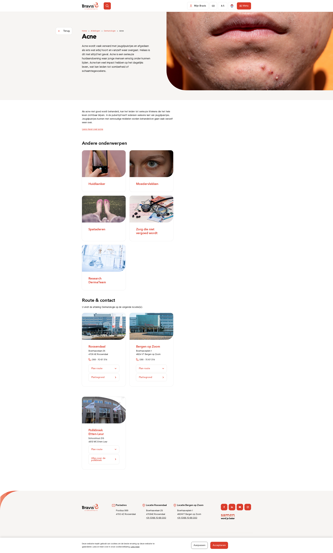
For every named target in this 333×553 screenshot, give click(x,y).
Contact (220, 541)
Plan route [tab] (97, 368)
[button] (107, 5)
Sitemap (247, 541)
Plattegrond (97, 377)
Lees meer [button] (135, 547)
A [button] (221, 6)
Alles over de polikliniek (98, 459)
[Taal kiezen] (232, 5)
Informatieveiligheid (234, 541)
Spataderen (96, 229)
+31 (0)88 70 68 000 (156, 518)
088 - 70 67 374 (99, 359)
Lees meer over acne (92, 129)
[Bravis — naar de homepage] (90, 5)
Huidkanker (96, 184)
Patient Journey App (206, 541)
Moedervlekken (147, 184)
